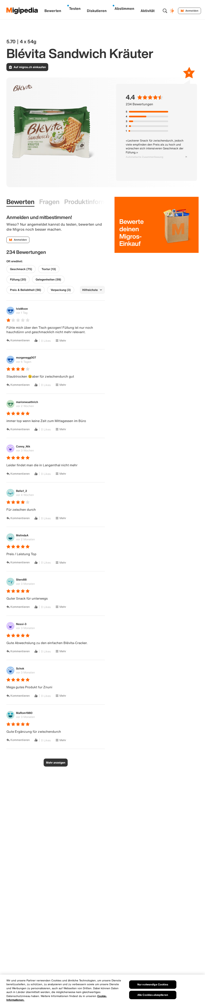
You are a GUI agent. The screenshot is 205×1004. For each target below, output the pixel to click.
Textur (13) (49, 269)
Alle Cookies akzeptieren (152, 995)
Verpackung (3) (61, 289)
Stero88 (21, 579)
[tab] (20, 202)
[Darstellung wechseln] (172, 11)
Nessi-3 (21, 624)
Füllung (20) (18, 279)
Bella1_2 (21, 491)
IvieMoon (22, 309)
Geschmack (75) (21, 269)
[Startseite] (22, 11)
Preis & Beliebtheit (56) (25, 289)
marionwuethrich (27, 402)
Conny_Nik (23, 446)
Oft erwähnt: (14, 261)
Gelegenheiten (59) (48, 279)
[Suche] (165, 11)
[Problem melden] (186, 157)
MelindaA (22, 535)
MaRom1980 (24, 713)
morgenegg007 (26, 357)
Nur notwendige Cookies (152, 984)
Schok (20, 668)
